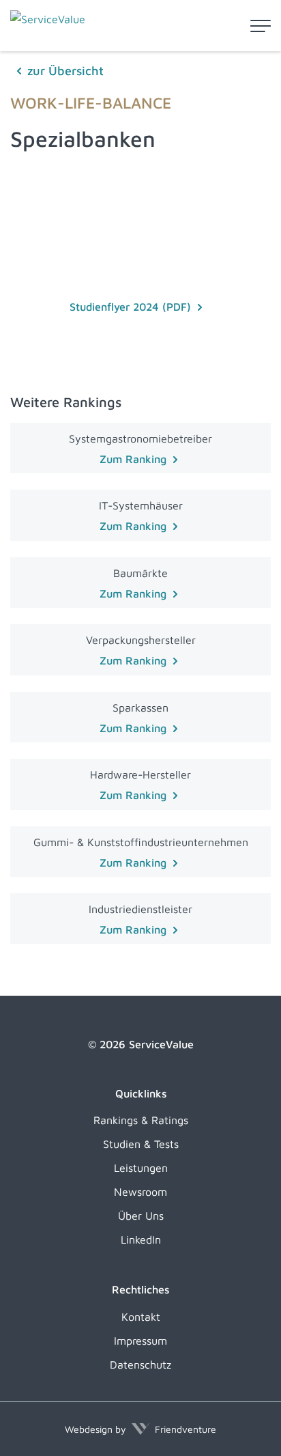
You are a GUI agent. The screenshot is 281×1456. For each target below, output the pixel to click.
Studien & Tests (141, 1144)
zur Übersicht (65, 71)
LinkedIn (141, 1239)
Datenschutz (140, 1364)
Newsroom (140, 1192)
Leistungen (141, 1168)
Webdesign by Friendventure (140, 1429)
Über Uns (141, 1215)
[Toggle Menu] (260, 26)
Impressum (140, 1340)
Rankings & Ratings (140, 1120)
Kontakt (140, 1317)
